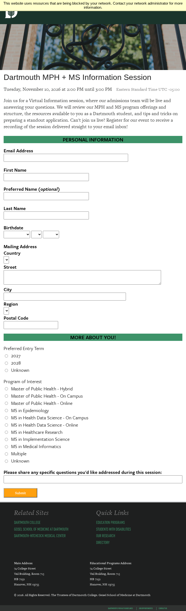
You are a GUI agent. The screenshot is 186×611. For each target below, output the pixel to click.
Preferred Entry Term (24, 348)
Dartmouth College (27, 522)
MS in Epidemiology (30, 410)
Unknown (20, 370)
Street (10, 267)
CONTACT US (163, 608)
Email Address (18, 150)
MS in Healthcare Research (36, 432)
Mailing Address (20, 246)
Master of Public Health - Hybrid (42, 388)
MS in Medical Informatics (36, 446)
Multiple (18, 453)
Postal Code (16, 318)
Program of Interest (23, 381)
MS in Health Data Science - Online (44, 424)
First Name (15, 170)
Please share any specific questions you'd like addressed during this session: (83, 472)
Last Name (15, 208)
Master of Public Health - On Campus (47, 396)
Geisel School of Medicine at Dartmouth (41, 529)
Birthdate (13, 227)
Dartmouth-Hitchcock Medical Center (40, 535)
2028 (16, 362)
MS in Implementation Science (40, 439)
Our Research (105, 535)
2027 (16, 355)
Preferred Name (32, 189)
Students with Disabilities (113, 529)
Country (12, 253)
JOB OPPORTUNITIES (146, 608)
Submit (20, 493)
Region (11, 304)
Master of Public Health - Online (41, 403)
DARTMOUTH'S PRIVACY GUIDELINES (120, 608)
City (8, 289)
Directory (102, 542)
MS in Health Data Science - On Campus (49, 417)
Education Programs (110, 522)
